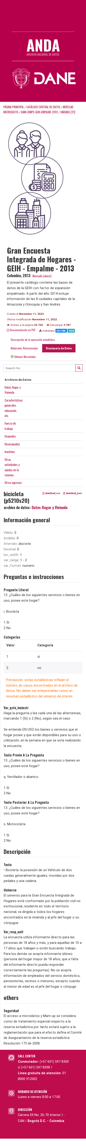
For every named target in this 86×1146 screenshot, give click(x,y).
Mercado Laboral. (42, 276)
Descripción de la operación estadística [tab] (33, 340)
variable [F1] (67, 112)
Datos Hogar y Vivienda (49, 507)
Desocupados (12, 444)
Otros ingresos (13, 482)
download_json (73, 493)
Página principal (13, 107)
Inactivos (10, 451)
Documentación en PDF (22, 330)
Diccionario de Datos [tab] (59, 348)
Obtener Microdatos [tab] (25, 357)
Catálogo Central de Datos (43, 107)
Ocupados (10, 436)
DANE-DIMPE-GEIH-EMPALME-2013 (39, 112)
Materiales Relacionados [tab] (24, 348)
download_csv (52, 493)
